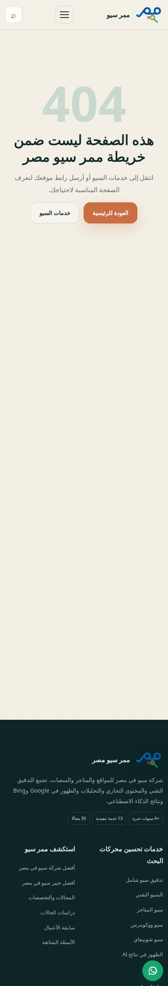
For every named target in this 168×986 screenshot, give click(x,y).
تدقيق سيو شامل (144, 879)
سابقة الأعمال (59, 927)
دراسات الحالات (57, 912)
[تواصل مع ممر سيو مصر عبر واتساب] (152, 970)
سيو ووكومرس (146, 924)
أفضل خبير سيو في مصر (48, 882)
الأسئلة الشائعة (58, 942)
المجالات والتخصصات (52, 897)
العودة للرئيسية (110, 213)
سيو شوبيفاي (148, 939)
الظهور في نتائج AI (142, 954)
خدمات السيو (55, 213)
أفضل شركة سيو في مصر (47, 867)
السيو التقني (149, 894)
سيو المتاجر (150, 909)
